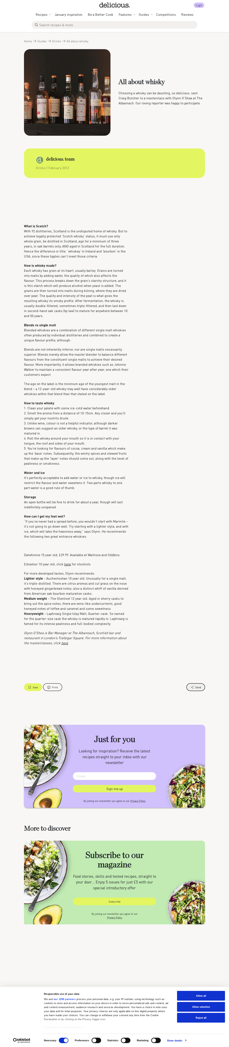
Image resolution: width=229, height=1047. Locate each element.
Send (198, 687)
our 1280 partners (65, 999)
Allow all (201, 995)
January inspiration (68, 14)
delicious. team (60, 159)
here (67, 564)
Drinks (56, 41)
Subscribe (115, 901)
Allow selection (201, 1006)
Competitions (166, 14)
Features (125, 14)
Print (55, 687)
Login (199, 5)
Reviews (187, 14)
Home (28, 41)
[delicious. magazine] (114, 5)
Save (35, 687)
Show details (174, 1040)
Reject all (201, 1017)
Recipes (41, 14)
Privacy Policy (138, 801)
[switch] (96, 1040)
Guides (144, 14)
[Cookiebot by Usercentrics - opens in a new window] (21, 1040)
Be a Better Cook (100, 14)
